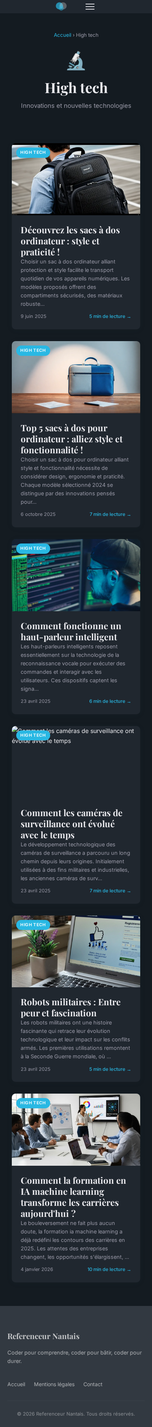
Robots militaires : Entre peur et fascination (71, 1007)
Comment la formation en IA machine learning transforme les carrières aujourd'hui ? (73, 1196)
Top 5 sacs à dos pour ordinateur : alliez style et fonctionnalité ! (71, 439)
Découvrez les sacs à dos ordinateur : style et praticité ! (70, 241)
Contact (93, 1384)
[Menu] (90, 7)
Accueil (62, 35)
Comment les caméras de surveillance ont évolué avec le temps (71, 823)
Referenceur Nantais (43, 1336)
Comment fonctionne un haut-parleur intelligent (71, 631)
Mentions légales (54, 1384)
